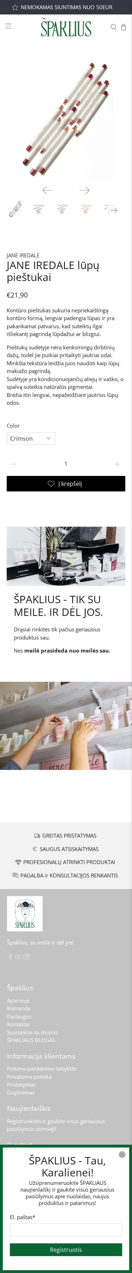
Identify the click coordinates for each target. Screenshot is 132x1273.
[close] (122, 1154)
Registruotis (66, 1250)
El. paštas (22, 1216)
